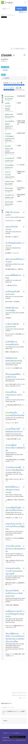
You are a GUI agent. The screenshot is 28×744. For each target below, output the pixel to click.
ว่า (16, 611)
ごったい (13, 740)
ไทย (6, 358)
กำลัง (14, 392)
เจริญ (20, 259)
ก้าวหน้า (8, 261)
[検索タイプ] (25, 9)
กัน (18, 324)
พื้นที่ (15, 275)
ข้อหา (7, 590)
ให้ (17, 259)
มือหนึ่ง (17, 291)
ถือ (19, 636)
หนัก (7, 397)
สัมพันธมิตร (10, 360)
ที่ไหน (18, 374)
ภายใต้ (17, 428)
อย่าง (20, 394)
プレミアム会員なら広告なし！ (18, 48)
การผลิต (17, 447)
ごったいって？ (22, 733)
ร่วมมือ (14, 324)
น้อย (14, 470)
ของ (20, 243)
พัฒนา (8, 259)
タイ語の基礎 (15, 733)
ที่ (6, 374)
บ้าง (12, 376)
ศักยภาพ (8, 447)
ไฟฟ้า (12, 341)
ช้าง (6, 243)
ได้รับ (14, 487)
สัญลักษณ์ (15, 243)
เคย (9, 523)
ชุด (12, 573)
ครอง (17, 633)
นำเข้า (7, 341)
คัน (6, 551)
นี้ (11, 275)
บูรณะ (7, 326)
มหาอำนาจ (18, 431)
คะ (15, 376)
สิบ (20, 548)
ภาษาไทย (18, 523)
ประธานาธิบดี (17, 593)
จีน (20, 546)
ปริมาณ (8, 641)
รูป (23, 613)
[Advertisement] (14, 33)
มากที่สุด (14, 641)
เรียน (12, 523)
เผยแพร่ (8, 226)
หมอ (12, 291)
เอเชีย (22, 415)
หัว (6, 616)
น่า (6, 376)
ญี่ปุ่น (13, 310)
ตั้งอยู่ (17, 507)
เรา (6, 324)
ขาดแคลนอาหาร (11, 394)
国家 (7, 78)
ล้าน (23, 548)
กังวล (15, 568)
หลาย (17, 489)
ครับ (7, 529)
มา (6, 526)
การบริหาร (9, 571)
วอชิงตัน (21, 638)
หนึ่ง (13, 415)
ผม (6, 523)
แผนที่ (19, 611)
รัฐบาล (8, 573)
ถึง (16, 548)
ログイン (18, 711)
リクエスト (10, 733)
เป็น (9, 243)
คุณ (13, 374)
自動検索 (19, 9)
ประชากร (8, 470)
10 (6, 467)
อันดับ (10, 467)
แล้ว (12, 526)
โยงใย (7, 593)
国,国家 (5, 70)
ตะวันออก (19, 510)
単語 (4, 733)
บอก (13, 611)
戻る (6, 721)
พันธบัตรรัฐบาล (11, 638)
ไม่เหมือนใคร (10, 307)
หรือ (11, 212)
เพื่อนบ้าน (15, 344)
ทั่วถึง (14, 226)
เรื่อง (18, 568)
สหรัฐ (20, 360)
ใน (17, 226)
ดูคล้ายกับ (18, 613)
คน (6, 611)
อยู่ (13, 428)
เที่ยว (9, 376)
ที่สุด (17, 470)
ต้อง (9, 324)
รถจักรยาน (11, 548)
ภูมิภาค (8, 510)
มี (13, 275)
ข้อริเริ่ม (8, 487)
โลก (22, 470)
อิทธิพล (8, 431)
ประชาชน (9, 568)
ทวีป (18, 415)
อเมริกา (8, 215)
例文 (6, 733)
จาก (15, 341)
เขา (6, 291)
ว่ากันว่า (8, 546)
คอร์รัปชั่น (13, 590)
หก (18, 548)
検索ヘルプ (24, 12)
